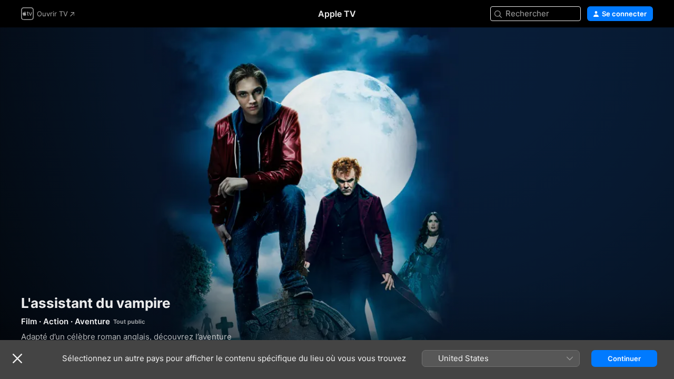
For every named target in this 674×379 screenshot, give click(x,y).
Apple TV (337, 13)
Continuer (624, 358)
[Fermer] (17, 358)
